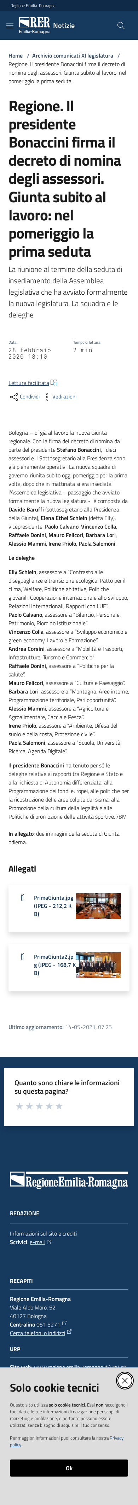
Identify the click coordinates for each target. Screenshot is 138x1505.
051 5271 (48, 1324)
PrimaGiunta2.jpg (55, 965)
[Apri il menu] (10, 25)
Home (15, 55)
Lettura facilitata (28, 383)
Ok (69, 1468)
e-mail (37, 1242)
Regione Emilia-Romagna (33, 5)
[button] (121, 25)
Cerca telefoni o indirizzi (37, 1333)
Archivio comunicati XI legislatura (72, 55)
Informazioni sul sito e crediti (43, 1233)
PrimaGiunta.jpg (53, 905)
